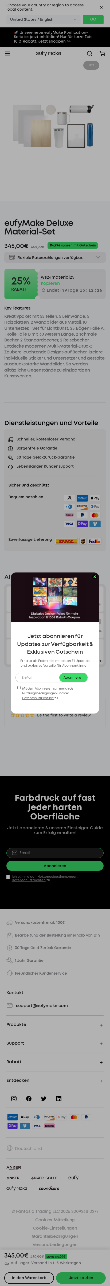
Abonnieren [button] (74, 677)
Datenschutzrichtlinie (38, 698)
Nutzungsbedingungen (39, 693)
